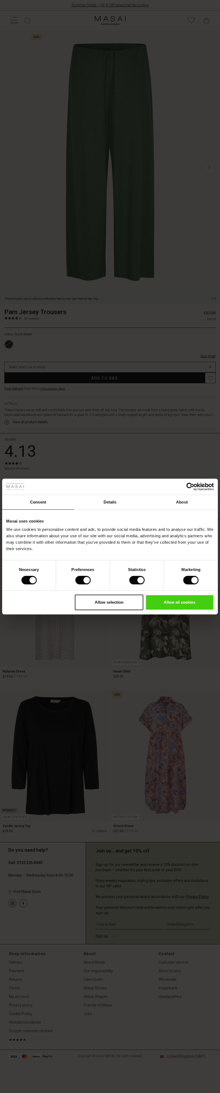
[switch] (83, 580)
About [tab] (182, 502)
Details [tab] (110, 502)
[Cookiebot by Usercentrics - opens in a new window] (190, 487)
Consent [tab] (38, 502)
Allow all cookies (179, 602)
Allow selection (109, 602)
